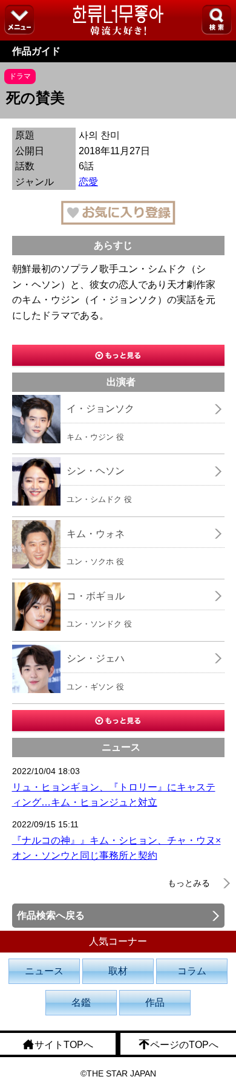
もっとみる (189, 883)
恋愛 (88, 182)
